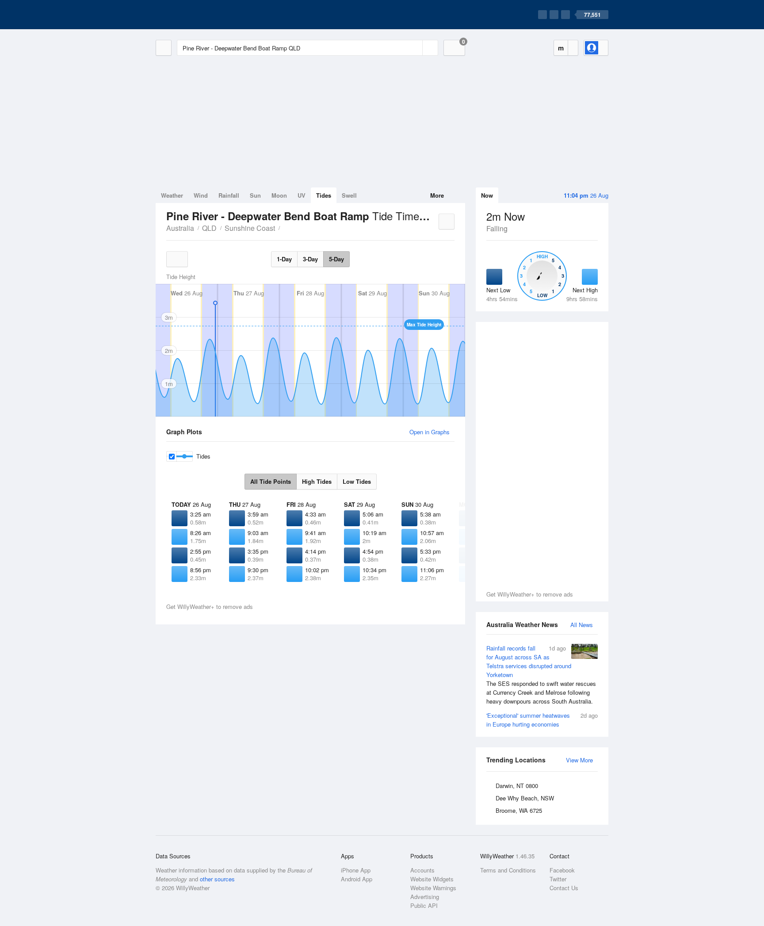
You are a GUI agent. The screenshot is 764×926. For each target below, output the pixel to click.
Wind (201, 195)
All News (581, 624)
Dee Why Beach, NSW (525, 798)
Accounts (422, 870)
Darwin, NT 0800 (517, 785)
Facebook (562, 870)
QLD (209, 228)
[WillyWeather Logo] (197, 14)
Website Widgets (432, 879)
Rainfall (228, 195)
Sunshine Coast (250, 228)
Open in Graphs (429, 432)
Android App (356, 879)
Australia (180, 228)
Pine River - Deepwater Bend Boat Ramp (284, 227)
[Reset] (414, 47)
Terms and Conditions (508, 870)
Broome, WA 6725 (519, 810)
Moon (279, 195)
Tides (323, 195)
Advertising (424, 896)
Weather (172, 195)
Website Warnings (433, 888)
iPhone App (356, 870)
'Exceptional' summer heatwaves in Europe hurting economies (542, 719)
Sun (255, 195)
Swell (349, 195)
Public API (424, 905)
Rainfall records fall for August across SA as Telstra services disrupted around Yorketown (541, 674)
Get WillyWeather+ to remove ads (529, 594)
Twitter (558, 879)
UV (302, 195)
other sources (217, 879)
